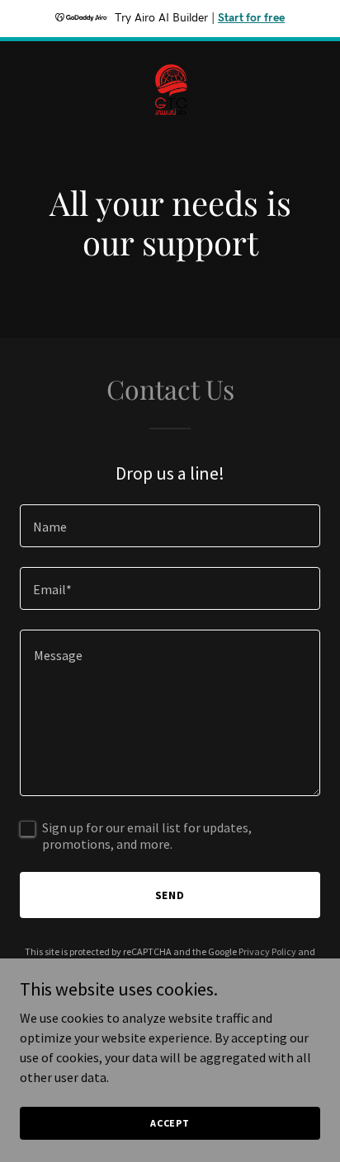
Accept (170, 1123)
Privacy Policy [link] (267, 951)
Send (170, 895)
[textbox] (170, 525)
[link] (170, 54)
